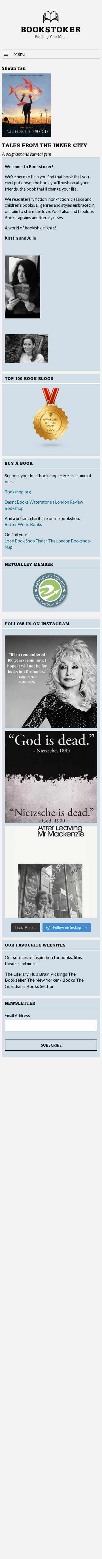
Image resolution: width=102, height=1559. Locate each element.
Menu (19, 53)
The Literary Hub (21, 974)
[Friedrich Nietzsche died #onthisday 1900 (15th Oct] (51, 777)
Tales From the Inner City (44, 145)
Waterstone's (41, 502)
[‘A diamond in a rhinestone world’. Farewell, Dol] (51, 681)
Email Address (17, 1015)
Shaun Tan (14, 68)
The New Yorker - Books (51, 980)
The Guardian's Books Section (44, 983)
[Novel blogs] (51, 418)
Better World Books (23, 524)
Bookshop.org (18, 491)
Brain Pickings (53, 974)
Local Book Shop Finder (26, 540)
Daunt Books (17, 502)
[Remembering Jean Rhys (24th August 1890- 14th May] (51, 872)
